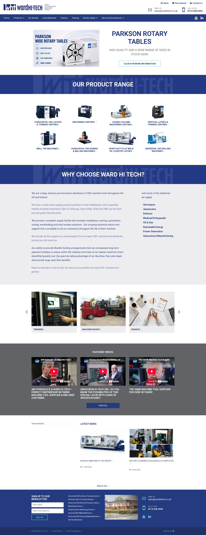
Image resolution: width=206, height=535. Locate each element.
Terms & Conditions (73, 531)
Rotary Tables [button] (89, 18)
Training (75, 18)
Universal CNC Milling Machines (158, 149)
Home (6, 18)
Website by (169, 531)
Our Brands (33, 18)
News (166, 3)
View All (103, 405)
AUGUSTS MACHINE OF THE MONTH (96, 461)
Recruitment (180, 3)
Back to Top (102, 486)
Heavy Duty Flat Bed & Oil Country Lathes (121, 149)
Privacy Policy (57, 531)
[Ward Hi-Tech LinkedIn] (202, 18)
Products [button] (18, 18)
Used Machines (49, 18)
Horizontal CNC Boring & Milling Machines (84, 149)
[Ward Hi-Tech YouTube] (196, 18)
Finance (64, 18)
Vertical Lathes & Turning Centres (158, 123)
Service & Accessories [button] (112, 18)
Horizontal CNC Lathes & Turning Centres (48, 123)
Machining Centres (84, 122)
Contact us (197, 3)
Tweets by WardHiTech (38, 423)
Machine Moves (91, 329)
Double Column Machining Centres (121, 123)
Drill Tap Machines (47, 148)
